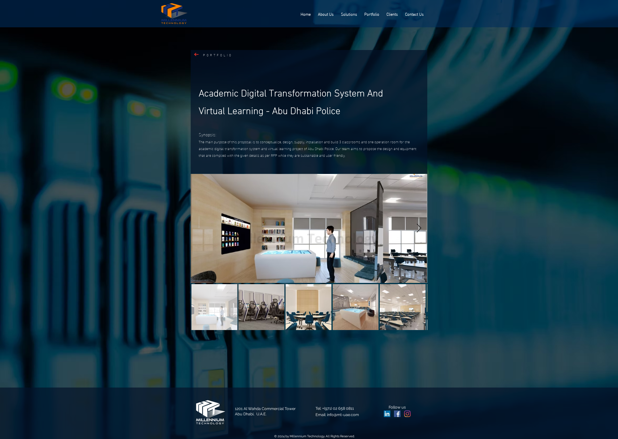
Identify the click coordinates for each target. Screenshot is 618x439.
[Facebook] (397, 413)
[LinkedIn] (387, 413)
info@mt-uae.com (343, 414)
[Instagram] (407, 413)
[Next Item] (419, 228)
